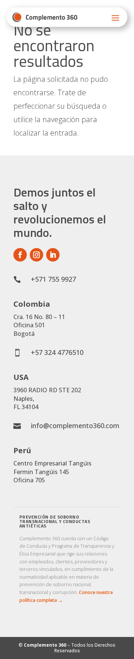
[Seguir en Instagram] (36, 255)
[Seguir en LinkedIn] (53, 255)
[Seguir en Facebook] (20, 255)
